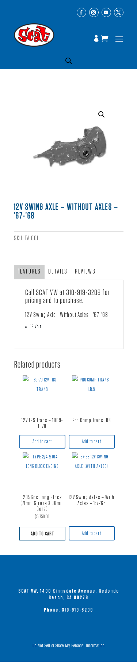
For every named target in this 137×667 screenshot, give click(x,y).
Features (29, 271)
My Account (97, 39)
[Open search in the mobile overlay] (68, 61)
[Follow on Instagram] (94, 12)
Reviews (85, 271)
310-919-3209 (83, 292)
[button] (101, 114)
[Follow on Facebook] (81, 12)
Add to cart (42, 441)
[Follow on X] (118, 12)
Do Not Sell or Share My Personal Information (68, 645)
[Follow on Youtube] (106, 12)
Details (58, 271)
